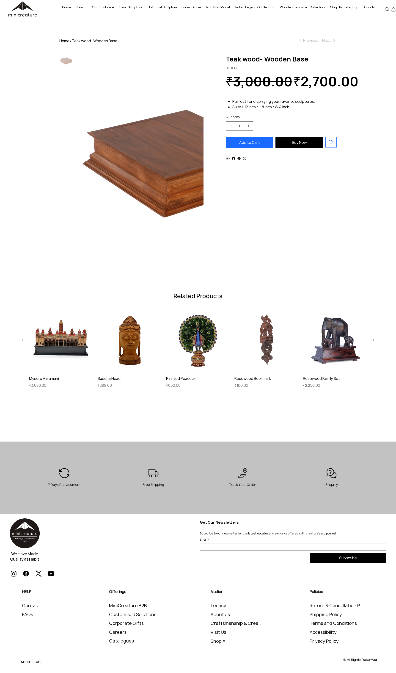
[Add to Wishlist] (331, 142)
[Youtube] (51, 573)
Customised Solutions (132, 614)
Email (204, 539)
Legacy (218, 606)
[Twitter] (244, 158)
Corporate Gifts (126, 623)
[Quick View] (61, 340)
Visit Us (218, 632)
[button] (344, 7)
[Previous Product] (22, 340)
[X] (38, 573)
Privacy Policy (324, 641)
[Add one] (248, 126)
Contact (31, 606)
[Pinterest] (239, 158)
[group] (198, 348)
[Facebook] (233, 158)
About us (220, 614)
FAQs (27, 614)
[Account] (393, 9)
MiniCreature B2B (128, 606)
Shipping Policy (326, 614)
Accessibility (323, 632)
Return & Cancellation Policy (338, 606)
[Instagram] (13, 573)
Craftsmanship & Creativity (236, 623)
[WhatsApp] (228, 158)
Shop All (219, 641)
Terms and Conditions (333, 623)
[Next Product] (373, 340)
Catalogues (121, 641)
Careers (117, 632)
